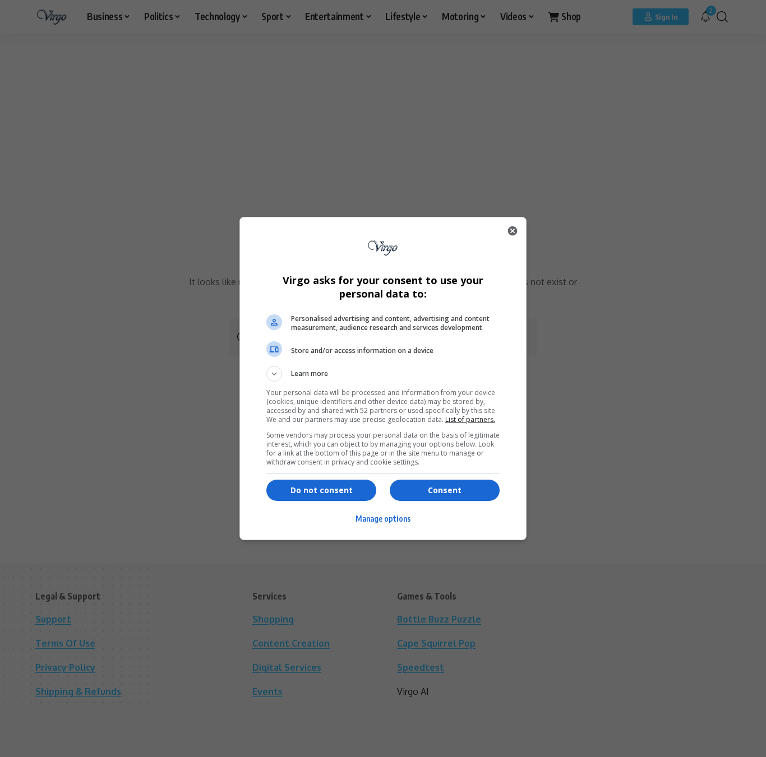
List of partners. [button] (470, 419)
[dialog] (383, 378)
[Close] (512, 231)
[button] (383, 374)
